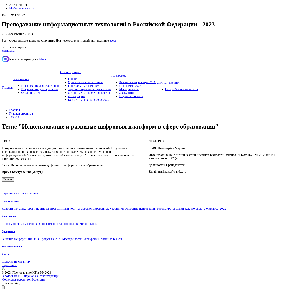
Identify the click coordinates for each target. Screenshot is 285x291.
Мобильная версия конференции (23, 279)
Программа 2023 (130, 85)
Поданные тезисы (131, 96)
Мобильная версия (21, 8)
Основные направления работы (89, 92)
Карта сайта (9, 265)
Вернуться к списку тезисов (20, 193)
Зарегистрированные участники (89, 89)
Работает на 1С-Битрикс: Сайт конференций (31, 276)
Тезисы (14, 117)
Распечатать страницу (16, 261)
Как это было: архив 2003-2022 (88, 99)
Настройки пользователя (181, 89)
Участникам (21, 79)
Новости (73, 78)
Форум (6, 254)
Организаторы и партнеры (85, 82)
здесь (113, 40)
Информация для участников (40, 85)
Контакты (8, 50)
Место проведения (12, 246)
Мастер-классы (129, 89)
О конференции (70, 72)
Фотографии (76, 96)
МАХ (43, 59)
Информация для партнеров (39, 89)
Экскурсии (126, 92)
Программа (118, 75)
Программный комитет (83, 85)
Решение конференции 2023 (137, 82)
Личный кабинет (168, 82)
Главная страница (21, 113)
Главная (7, 87)
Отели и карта (30, 92)
